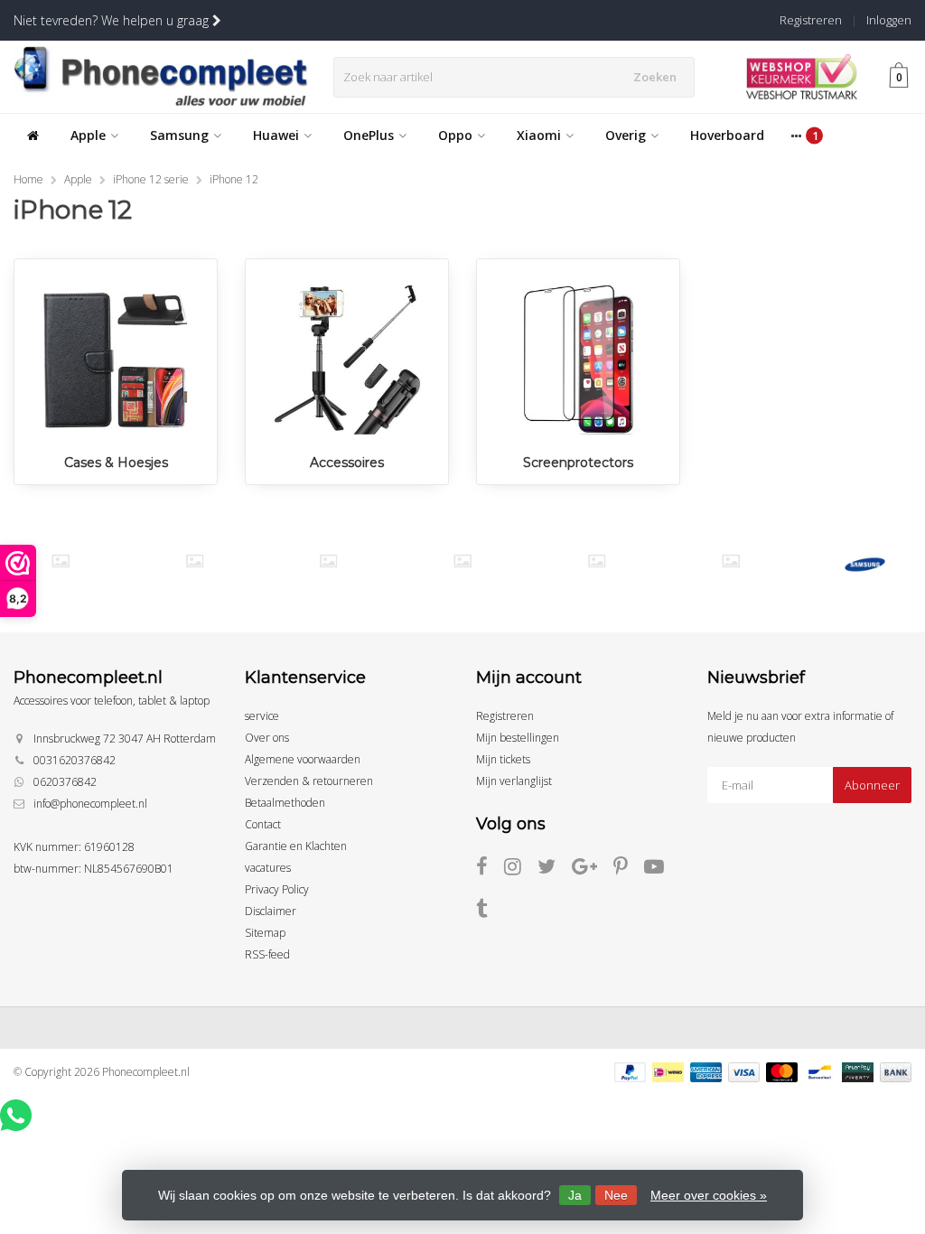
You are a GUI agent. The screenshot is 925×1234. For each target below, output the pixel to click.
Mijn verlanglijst (514, 781)
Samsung (179, 135)
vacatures (268, 867)
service (262, 716)
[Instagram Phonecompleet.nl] (520, 869)
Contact (263, 824)
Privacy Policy (277, 889)
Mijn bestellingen (517, 737)
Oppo (455, 135)
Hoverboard (727, 135)
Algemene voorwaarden (302, 759)
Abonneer (872, 785)
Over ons (267, 737)
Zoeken (655, 77)
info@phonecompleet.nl (90, 803)
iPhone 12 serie (151, 179)
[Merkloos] (194, 561)
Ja (575, 1195)
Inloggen (888, 20)
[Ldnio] (60, 561)
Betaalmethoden (285, 802)
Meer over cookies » (708, 1195)
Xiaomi (539, 135)
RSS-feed (267, 954)
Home (28, 179)
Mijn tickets (503, 759)
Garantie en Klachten (296, 846)
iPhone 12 (234, 179)
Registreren (811, 20)
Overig (625, 135)
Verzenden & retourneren (309, 781)
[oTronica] (730, 561)
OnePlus (368, 135)
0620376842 (65, 782)
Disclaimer (270, 911)
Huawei (276, 135)
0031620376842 (74, 760)
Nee (616, 1195)
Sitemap (265, 932)
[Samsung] (864, 564)
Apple (88, 135)
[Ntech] (328, 561)
